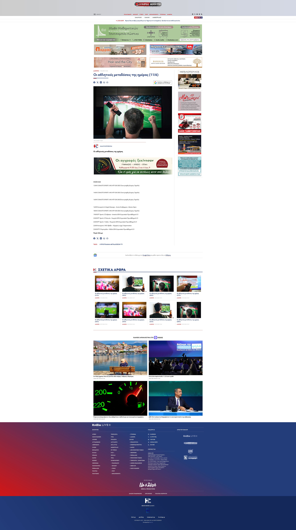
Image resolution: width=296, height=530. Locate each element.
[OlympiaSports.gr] (190, 443)
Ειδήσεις (168, 255)
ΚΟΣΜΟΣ (94, 460)
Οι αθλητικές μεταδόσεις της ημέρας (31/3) (106, 294)
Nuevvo (151, 522)
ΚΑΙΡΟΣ (94, 458)
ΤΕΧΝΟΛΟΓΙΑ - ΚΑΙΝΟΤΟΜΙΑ (137, 460)
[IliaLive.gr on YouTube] (197, 14)
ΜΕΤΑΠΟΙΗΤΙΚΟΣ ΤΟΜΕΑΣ (137, 450)
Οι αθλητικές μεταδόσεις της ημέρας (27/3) (188, 294)
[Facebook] (94, 82)
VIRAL (112, 458)
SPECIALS (113, 455)
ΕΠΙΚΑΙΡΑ (94, 455)
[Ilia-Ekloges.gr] (190, 458)
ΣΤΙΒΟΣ (141, 14)
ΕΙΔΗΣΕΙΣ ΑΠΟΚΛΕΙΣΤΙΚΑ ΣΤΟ (143, 337)
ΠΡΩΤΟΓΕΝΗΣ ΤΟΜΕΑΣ (136, 458)
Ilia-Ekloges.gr (161, 517)
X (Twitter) (153, 437)
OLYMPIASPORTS (115, 460)
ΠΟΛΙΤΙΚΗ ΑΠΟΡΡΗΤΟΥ (161, 493)
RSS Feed (152, 444)
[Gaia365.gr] (190, 451)
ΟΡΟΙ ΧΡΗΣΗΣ (148, 493)
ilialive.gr (138, 17)
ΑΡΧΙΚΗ (94, 434)
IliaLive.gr (133, 517)
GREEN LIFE (133, 465)
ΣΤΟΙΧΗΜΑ (163, 14)
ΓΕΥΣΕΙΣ (94, 447)
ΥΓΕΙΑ (112, 437)
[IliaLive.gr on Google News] (199, 14)
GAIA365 (131, 439)
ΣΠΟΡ (146, 14)
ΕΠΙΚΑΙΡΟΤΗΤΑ (134, 442)
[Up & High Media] (148, 486)
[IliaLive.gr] (190, 436)
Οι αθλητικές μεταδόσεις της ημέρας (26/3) (106, 320)
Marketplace (157, 17)
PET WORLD (114, 450)
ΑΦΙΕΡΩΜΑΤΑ (95, 444)
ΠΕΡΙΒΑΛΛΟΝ (95, 468)
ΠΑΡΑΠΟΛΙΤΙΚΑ (96, 465)
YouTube (152, 439)
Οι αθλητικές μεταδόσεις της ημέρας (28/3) (161, 294)
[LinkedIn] (101, 82)
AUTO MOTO (114, 442)
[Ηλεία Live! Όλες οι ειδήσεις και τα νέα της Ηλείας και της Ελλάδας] (148, 4)
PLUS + (112, 452)
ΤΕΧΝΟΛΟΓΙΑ (114, 434)
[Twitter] (98, 82)
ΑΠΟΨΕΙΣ (94, 439)
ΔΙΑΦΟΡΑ (169, 14)
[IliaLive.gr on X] (195, 14)
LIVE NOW (120, 21)
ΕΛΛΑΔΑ (94, 452)
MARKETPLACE (114, 447)
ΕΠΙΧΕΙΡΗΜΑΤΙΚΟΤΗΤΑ (136, 444)
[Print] (107, 82)
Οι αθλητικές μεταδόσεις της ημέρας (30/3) (133, 294)
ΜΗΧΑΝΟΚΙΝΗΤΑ (153, 14)
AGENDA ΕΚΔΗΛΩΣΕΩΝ (136, 463)
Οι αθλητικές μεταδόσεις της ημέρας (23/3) (161, 320)
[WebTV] (198, 17)
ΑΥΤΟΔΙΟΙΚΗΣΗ (96, 442)
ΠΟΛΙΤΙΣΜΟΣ (95, 473)
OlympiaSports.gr (151, 517)
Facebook (153, 434)
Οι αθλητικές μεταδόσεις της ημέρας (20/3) (188, 320)
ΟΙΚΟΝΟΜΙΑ (95, 463)
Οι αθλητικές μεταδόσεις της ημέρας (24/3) (133, 320)
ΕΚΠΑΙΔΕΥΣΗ (95, 450)
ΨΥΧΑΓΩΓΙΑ (114, 439)
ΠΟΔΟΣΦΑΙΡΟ (127, 14)
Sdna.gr (100, 233)
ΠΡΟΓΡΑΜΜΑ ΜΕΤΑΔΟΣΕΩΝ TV (112, 244)
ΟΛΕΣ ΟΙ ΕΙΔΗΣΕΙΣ (96, 437)
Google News (146, 255)
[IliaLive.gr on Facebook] (193, 14)
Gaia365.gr (141, 517)
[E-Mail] (104, 82)
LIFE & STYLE (114, 444)
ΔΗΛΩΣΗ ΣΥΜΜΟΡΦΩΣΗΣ (135, 493)
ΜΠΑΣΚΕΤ (135, 14)
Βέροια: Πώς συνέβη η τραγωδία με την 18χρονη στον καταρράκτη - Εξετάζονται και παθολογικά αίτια (152, 20)
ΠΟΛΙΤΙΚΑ (94, 471)
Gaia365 (147, 17)
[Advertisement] (189, 188)
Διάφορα (96, 71)
